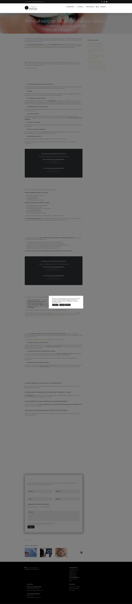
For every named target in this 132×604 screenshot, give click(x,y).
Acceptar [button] (62, 304)
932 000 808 (27, 1)
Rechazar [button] (68, 304)
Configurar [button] (55, 304)
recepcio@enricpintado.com (38, 1)
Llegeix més (64, 302)
